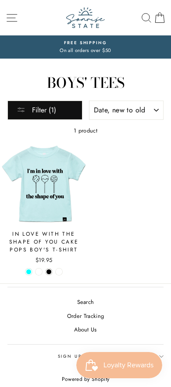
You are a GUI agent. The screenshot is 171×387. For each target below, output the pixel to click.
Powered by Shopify (86, 379)
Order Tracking (85, 316)
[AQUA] (28, 271)
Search (85, 302)
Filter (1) (43, 110)
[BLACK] (49, 271)
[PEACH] (39, 271)
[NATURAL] (59, 271)
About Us (85, 329)
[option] (85, 47)
